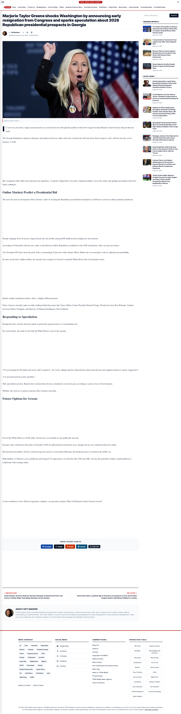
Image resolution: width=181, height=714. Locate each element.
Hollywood (31, 657)
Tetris (154, 672)
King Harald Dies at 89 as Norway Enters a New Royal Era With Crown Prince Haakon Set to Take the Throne (165, 150)
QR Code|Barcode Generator (154, 652)
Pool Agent (30, 665)
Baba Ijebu (44, 645)
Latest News (22, 7)
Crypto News (113, 7)
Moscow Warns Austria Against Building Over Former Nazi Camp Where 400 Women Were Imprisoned (164, 54)
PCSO (21, 665)
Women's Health (154, 682)
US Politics (39, 673)
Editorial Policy (97, 659)
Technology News (146, 7)
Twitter (60, 546)
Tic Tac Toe (154, 662)
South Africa (40, 669)
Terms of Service (98, 683)
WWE (32, 677)
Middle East (34, 661)
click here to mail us (151, 709)
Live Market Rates (159, 7)
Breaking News (41, 7)
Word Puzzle (155, 658)
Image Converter (154, 646)
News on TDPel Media (100, 672)
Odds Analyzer (137, 696)
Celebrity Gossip (42, 649)
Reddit (71, 546)
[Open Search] (178, 2)
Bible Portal (154, 677)
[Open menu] (2, 2)
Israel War (23, 661)
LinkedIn (83, 546)
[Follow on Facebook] (27, 32)
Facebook (48, 546)
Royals (40, 665)
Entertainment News (90, 7)
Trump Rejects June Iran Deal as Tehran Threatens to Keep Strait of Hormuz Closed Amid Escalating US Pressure (165, 97)
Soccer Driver (137, 677)
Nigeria (43, 661)
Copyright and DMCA (100, 655)
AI (20, 645)
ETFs (43, 653)
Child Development (138, 691)
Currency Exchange (154, 691)
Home (14, 7)
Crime (22, 653)
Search (174, 15)
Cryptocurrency (32, 653)
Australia (34, 645)
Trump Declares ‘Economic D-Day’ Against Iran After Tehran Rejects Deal (165, 42)
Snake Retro (137, 662)
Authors (95, 649)
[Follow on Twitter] (23, 32)
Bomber (137, 667)
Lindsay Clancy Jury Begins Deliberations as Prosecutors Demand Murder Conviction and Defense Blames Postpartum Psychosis (164, 164)
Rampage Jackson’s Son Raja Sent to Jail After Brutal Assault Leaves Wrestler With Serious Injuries (165, 138)
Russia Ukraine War (26, 669)
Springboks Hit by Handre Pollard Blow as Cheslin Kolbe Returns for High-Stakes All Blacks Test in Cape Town (165, 126)
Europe (22, 657)
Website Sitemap (24, 685)
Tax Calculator (154, 686)
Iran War (41, 657)
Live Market (137, 682)
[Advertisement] (70, 155)
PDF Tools (137, 646)
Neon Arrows (155, 667)
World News (103, 7)
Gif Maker (137, 651)
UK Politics (28, 673)
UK (21, 673)
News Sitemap (38, 685)
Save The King (137, 672)
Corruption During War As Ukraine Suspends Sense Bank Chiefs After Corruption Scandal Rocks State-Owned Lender (165, 30)
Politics (7, 7)
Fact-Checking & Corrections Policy (105, 665)
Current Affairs (53, 7)
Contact (95, 652)
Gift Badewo (15, 32)
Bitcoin (22, 649)
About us (95, 645)
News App (96, 669)
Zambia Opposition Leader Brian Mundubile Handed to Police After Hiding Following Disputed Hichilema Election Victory (165, 84)
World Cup (23, 677)
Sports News (123, 7)
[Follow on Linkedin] (31, 32)
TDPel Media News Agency (90, 2)
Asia (26, 645)
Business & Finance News (74, 7)
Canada (30, 649)
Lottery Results (134, 7)
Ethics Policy (97, 662)
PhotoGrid (137, 658)
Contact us (31, 7)
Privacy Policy (97, 676)
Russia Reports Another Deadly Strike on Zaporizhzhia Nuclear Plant (164, 66)
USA (48, 673)
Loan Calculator (137, 686)
